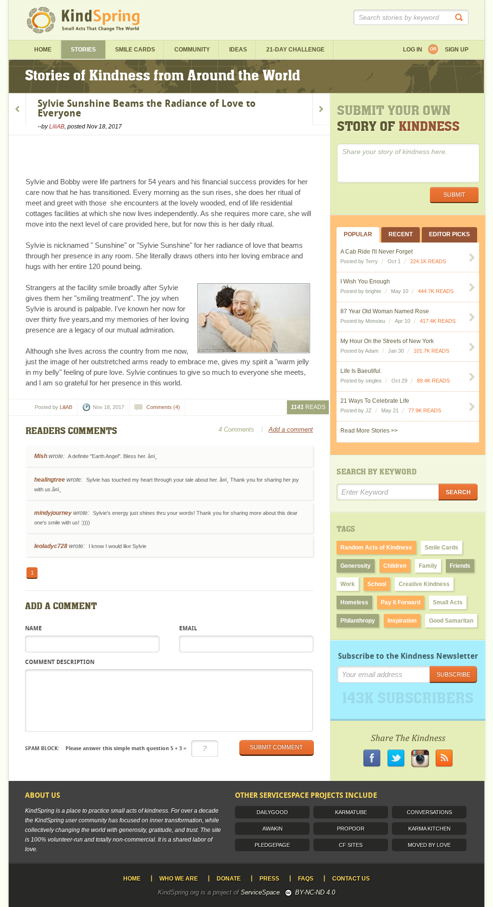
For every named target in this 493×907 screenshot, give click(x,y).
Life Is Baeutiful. (361, 371)
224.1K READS (428, 261)
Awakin (272, 828)
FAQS (305, 878)
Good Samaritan (451, 620)
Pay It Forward (400, 602)
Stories (83, 49)
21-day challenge (295, 49)
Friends (460, 565)
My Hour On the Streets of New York (387, 341)
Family (428, 565)
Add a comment (291, 429)
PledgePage (272, 845)
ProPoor (350, 828)
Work (347, 584)
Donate (229, 878)
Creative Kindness (424, 584)
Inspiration (402, 620)
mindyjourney (53, 513)
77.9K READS (424, 410)
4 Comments (236, 429)
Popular (358, 234)
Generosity (355, 565)
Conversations (429, 812)
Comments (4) (163, 407)
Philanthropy (357, 620)
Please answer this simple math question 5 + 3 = (105, 748)
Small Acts (448, 602)
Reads (308, 407)
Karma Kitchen (429, 828)
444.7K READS (436, 291)
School (376, 584)
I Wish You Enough (365, 281)
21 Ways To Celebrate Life (374, 400)
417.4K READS (437, 321)
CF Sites (351, 845)
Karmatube (351, 812)
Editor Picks (449, 234)
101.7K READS (431, 351)
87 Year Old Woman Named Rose (384, 311)
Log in (412, 49)
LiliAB (57, 126)
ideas (238, 49)
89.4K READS (433, 380)
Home (43, 49)
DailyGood (272, 812)
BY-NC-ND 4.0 (315, 892)
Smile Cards (135, 49)
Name (33, 629)
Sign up (456, 49)
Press (269, 878)
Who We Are (178, 878)
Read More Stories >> (369, 430)
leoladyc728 (50, 546)
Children (394, 565)
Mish (40, 456)
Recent (401, 234)
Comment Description (59, 662)
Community (192, 49)
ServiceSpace (260, 892)
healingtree (49, 479)
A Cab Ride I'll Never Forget (376, 251)
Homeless (354, 602)
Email (188, 629)
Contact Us (351, 878)
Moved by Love (429, 845)
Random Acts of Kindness (376, 547)
